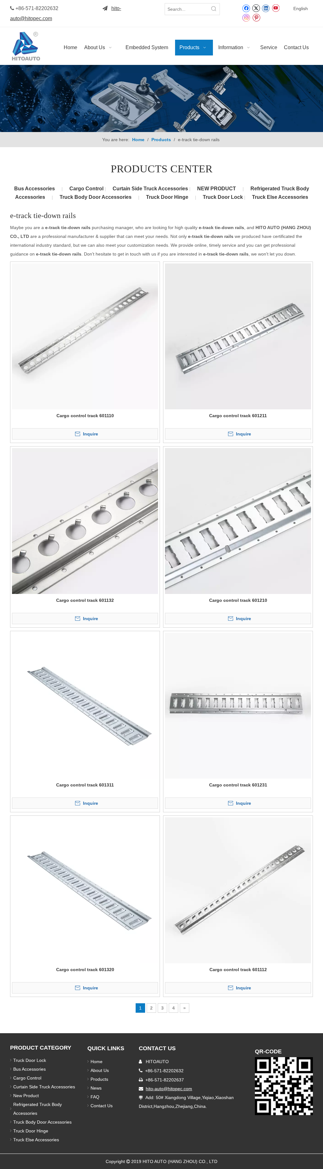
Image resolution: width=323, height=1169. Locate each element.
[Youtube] (275, 7)
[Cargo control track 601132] (85, 520)
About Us (100, 1070)
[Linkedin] (266, 7)
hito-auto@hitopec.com (169, 1088)
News (96, 1088)
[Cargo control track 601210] (238, 520)
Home (97, 1061)
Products (99, 1079)
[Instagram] (246, 17)
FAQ (95, 1096)
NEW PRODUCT (216, 188)
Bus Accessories (34, 188)
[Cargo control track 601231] (238, 705)
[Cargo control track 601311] (85, 705)
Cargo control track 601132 (85, 600)
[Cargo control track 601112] (238, 889)
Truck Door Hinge (167, 197)
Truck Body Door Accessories (96, 197)
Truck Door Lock (223, 197)
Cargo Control (87, 188)
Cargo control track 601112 (238, 969)
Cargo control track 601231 (238, 784)
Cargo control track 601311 (85, 784)
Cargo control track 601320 (85, 969)
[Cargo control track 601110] (85, 335)
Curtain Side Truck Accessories (151, 188)
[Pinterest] (256, 17)
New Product (26, 1095)
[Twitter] (256, 7)
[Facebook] (246, 7)
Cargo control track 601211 (238, 415)
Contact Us (102, 1105)
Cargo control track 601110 (85, 415)
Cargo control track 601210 (238, 600)
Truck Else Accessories (280, 197)
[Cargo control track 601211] (238, 335)
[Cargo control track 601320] (85, 889)
